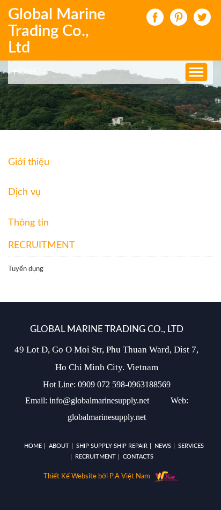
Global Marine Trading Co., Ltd (56, 31)
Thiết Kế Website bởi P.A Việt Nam (97, 476)
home (24, 72)
